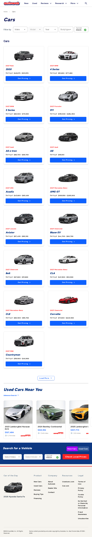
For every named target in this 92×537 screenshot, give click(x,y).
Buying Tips (38, 494)
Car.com (65, 486)
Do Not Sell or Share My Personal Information (83, 504)
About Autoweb (51, 483)
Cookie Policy (81, 495)
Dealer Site (52, 488)
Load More (44, 378)
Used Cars (83, 449)
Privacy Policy (81, 489)
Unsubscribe (83, 518)
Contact (51, 492)
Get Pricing (23, 78)
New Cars (72, 449)
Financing (38, 498)
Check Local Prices (75, 456)
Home (6, 12)
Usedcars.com (68, 482)
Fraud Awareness (82, 513)
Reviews (37, 490)
